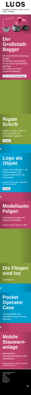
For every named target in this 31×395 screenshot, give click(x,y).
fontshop (6, 141)
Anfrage (6, 189)
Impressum (6, 378)
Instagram (6, 382)
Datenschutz (6, 380)
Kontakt (11, 11)
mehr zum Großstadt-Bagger (14, 76)
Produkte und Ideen (10, 9)
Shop (5, 11)
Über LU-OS (24, 9)
